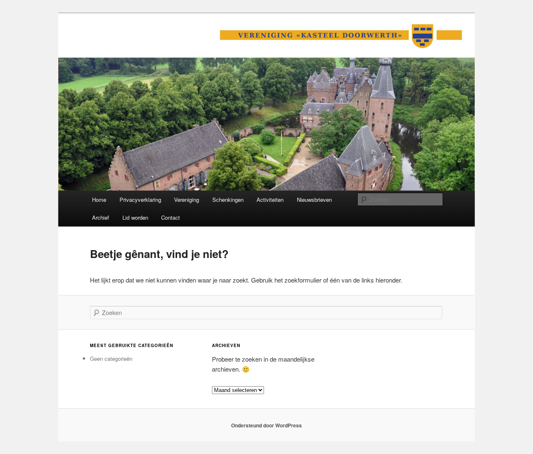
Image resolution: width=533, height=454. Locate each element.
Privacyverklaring (140, 199)
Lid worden (135, 217)
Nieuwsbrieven (314, 199)
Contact (170, 217)
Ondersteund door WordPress (266, 425)
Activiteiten (270, 199)
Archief (100, 217)
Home (99, 199)
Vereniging (186, 199)
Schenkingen (228, 199)
